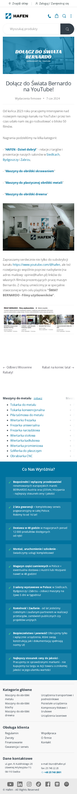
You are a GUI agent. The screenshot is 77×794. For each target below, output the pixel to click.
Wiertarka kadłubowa (25, 440)
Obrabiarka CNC (21, 456)
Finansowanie (13, 742)
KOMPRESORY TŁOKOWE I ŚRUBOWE (54, 709)
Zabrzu (25, 160)
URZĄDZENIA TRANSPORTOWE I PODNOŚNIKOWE (57, 697)
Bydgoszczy (10, 160)
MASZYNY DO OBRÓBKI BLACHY (17, 705)
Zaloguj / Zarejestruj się (54, 3)
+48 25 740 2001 (52, 772)
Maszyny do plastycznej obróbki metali (34, 183)
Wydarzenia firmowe (28, 98)
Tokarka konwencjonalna (27, 410)
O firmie (46, 738)
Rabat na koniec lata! (58, 367)
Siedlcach (53, 154)
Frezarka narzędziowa (25, 430)
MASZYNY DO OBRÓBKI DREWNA (17, 713)
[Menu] (71, 16)
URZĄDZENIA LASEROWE (54, 715)
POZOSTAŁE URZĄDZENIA (54, 703)
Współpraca (48, 733)
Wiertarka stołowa (22, 435)
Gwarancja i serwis (17, 747)
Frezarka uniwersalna (25, 425)
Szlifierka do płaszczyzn (26, 451)
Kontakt (46, 742)
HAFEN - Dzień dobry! (21, 149)
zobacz (38, 398)
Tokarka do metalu (23, 405)
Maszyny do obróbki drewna (26, 194)
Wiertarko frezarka (23, 420)
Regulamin (12, 733)
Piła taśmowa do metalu (26, 415)
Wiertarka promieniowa (26, 446)
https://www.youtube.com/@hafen (36, 265)
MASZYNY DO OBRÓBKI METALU (17, 697)
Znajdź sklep (20, 3)
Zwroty (9, 738)
